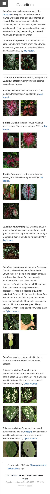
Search (40, 475)
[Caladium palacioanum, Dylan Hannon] (11, 330)
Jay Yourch (29, 51)
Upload (25, 479)
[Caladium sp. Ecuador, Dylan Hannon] (11, 457)
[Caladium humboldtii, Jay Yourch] (11, 259)
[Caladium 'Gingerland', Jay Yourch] (11, 70)
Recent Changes (25, 475)
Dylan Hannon (12, 311)
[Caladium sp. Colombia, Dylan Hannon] (11, 403)
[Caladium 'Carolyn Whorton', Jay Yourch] (11, 116)
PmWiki (29, 485)
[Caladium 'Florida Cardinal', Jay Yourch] (11, 149)
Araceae (7, 14)
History (14, 475)
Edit (7, 475)
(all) (34, 475)
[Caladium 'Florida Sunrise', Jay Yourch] (11, 200)
